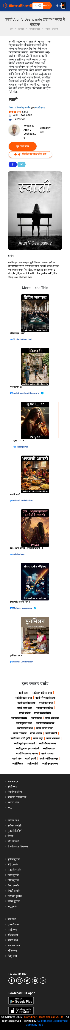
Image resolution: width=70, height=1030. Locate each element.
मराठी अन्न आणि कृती (20, 738)
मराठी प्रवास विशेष (42, 713)
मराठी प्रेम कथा (52, 718)
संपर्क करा (12, 786)
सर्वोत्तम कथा (13, 820)
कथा (42, 131)
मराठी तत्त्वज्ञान (20, 733)
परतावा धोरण (14, 802)
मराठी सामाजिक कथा (45, 723)
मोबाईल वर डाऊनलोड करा (34, 153)
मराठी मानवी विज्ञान (44, 728)
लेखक (10, 836)
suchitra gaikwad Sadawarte (26, 393)
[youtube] (35, 980)
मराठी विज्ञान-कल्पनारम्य (27, 753)
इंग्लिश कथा (13, 934)
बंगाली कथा (13, 940)
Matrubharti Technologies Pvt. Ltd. (44, 1016)
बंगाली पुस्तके (14, 890)
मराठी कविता (24, 713)
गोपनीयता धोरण (15, 791)
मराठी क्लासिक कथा (26, 702)
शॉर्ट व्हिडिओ (13, 841)
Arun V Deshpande (20, 107)
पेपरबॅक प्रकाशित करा (18, 846)
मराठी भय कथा (53, 738)
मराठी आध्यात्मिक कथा (42, 692)
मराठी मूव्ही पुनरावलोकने (24, 743)
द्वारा (11, 339)
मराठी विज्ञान (17, 763)
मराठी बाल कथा (46, 702)
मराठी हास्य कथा (24, 707)
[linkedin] (43, 980)
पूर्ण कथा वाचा (22, 146)
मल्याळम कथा (14, 945)
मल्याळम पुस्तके (15, 895)
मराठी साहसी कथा (25, 728)
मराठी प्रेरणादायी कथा (45, 697)
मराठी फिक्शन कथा (23, 697)
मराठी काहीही (32, 763)
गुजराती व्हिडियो (15, 830)
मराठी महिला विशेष (19, 718)
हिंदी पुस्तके (13, 864)
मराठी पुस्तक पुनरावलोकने (27, 748)
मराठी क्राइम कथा (50, 763)
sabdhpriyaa (22, 447)
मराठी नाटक (36, 718)
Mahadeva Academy (23, 608)
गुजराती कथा (13, 924)
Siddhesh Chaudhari (22, 339)
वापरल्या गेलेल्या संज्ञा (17, 797)
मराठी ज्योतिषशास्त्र (49, 758)
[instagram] (19, 980)
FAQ (10, 807)
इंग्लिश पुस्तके (14, 859)
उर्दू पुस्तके (12, 906)
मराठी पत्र (38, 738)
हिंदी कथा (12, 919)
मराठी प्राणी (30, 758)
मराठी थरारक (49, 748)
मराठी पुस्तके (13, 874)
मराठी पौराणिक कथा (47, 743)
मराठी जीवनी (51, 733)
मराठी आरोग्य (36, 733)
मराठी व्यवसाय (47, 753)
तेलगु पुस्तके (13, 885)
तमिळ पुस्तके (13, 880)
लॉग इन (59, 6)
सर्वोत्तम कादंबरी (14, 825)
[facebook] (11, 980)
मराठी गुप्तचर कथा (24, 723)
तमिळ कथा (12, 950)
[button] (40, 6)
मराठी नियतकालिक (44, 707)
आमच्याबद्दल (13, 781)
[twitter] (27, 980)
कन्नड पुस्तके (14, 901)
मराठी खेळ (16, 758)
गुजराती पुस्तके (14, 869)
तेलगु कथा (12, 955)
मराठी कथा (40, 107)
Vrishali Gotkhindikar (23, 500)
